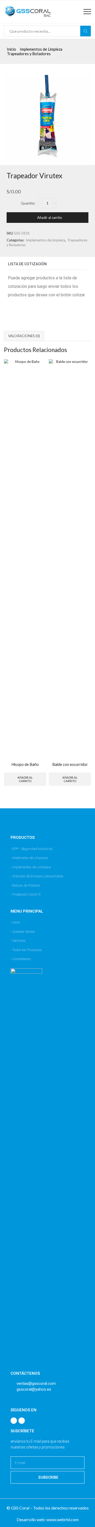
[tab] (24, 336)
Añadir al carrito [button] (25, 779)
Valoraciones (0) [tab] (24, 336)
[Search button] (85, 31)
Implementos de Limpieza (41, 49)
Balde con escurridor (70, 764)
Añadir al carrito (49, 217)
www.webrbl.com (62, 1519)
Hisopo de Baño (25, 764)
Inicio (11, 49)
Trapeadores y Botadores (29, 53)
